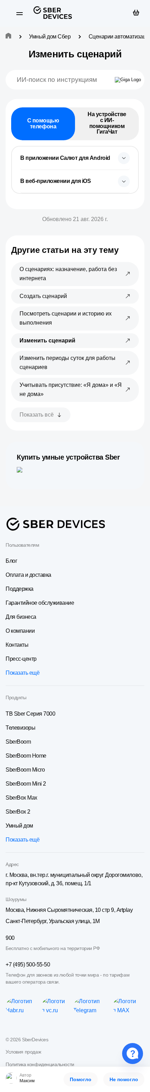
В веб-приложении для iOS (55, 181)
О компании (20, 631)
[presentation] (75, 158)
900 (10, 938)
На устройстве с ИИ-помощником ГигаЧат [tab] (107, 123)
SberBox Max (21, 798)
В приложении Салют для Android (65, 158)
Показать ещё (22, 673)
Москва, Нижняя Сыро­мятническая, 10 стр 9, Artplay (69, 910)
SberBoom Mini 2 (26, 784)
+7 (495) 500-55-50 (28, 964)
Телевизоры (20, 728)
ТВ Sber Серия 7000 (30, 714)
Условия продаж (23, 1052)
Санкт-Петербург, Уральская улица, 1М (53, 921)
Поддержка (19, 589)
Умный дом (19, 826)
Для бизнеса (21, 617)
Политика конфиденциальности (40, 1064)
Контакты (17, 645)
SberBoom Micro (25, 770)
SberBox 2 (18, 812)
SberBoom (18, 742)
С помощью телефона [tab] (43, 123)
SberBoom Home (26, 756)
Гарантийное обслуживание (40, 603)
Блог (11, 561)
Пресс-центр (21, 659)
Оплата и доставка (28, 575)
